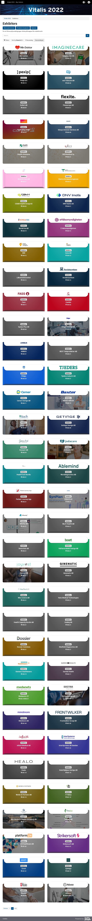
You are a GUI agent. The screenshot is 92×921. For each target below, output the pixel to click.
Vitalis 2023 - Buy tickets (15, 2)
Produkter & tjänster (23, 28)
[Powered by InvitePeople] (83, 919)
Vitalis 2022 (7, 18)
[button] (84, 2)
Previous (6, 908)
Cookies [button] (5, 918)
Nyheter (34, 28)
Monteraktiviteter (9, 28)
